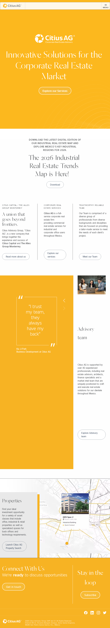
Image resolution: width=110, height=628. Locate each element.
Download (55, 184)
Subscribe (90, 595)
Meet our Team (90, 256)
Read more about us (16, 256)
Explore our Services (55, 91)
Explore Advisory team (89, 434)
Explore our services (53, 254)
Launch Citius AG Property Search (14, 546)
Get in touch (13, 587)
